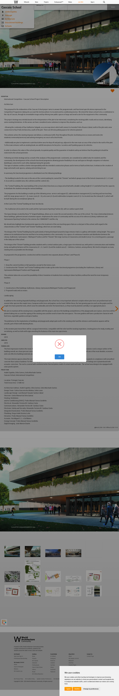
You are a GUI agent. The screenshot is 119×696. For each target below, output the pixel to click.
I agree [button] (68, 689)
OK (59, 357)
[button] (104, 2)
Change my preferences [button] (91, 689)
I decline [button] (77, 689)
